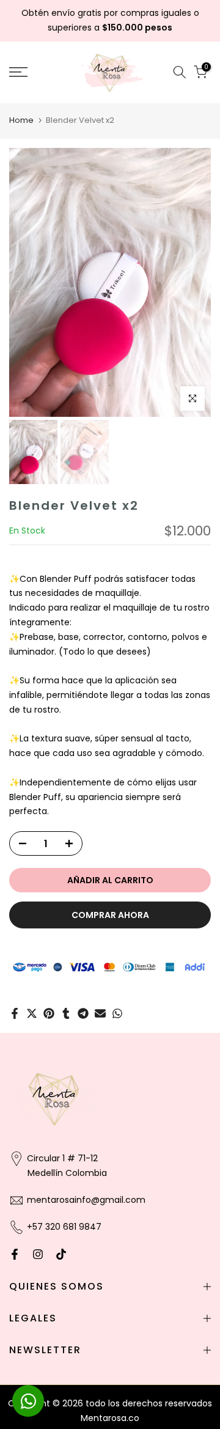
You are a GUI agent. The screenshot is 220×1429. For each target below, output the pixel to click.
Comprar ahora (110, 915)
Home (21, 120)
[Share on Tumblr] (66, 1013)
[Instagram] (37, 1254)
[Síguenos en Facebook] (14, 1254)
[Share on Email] (100, 1013)
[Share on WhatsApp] (117, 1013)
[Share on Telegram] (83, 1013)
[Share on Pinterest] (48, 1013)
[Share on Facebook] (14, 1013)
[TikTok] (61, 1254)
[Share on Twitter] (31, 1013)
